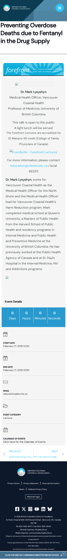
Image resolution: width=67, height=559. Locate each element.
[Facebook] (17, 509)
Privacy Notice (13, 483)
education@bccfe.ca (15, 393)
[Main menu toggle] (60, 8)
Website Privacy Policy (37, 489)
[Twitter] (23, 509)
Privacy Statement (30, 483)
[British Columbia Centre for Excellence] (16, 8)
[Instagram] (30, 509)
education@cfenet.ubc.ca (28, 166)
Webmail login (33, 496)
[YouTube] (36, 509)
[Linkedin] (43, 509)
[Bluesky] (49, 509)
